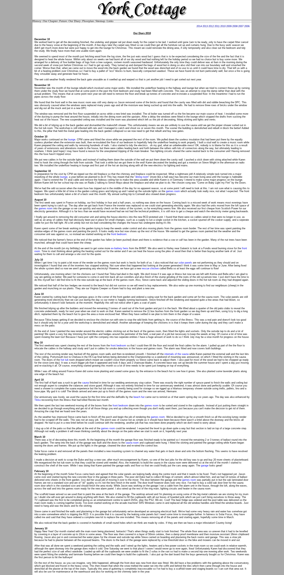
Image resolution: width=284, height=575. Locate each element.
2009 (229, 26)
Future (63, 21)
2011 (217, 26)
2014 (199, 26)
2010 (223, 26)
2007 (241, 26)
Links (110, 21)
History (36, 21)
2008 (235, 26)
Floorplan (88, 21)
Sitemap (100, 21)
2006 (247, 26)
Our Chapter (50, 21)
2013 (205, 26)
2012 (211, 26)
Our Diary (75, 21)
